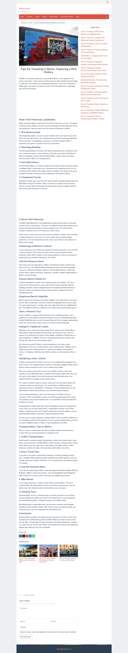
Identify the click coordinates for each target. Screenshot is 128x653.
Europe (26, 595)
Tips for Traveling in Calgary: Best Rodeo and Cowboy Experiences (47, 560)
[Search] (106, 16)
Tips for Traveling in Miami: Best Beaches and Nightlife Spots (27, 560)
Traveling (31, 595)
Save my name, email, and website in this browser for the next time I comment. (48, 632)
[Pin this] (27, 536)
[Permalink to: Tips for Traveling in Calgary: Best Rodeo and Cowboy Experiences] (48, 551)
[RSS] (107, 2)
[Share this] (20, 536)
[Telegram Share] (30, 536)
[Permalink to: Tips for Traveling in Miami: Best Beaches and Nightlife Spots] (28, 551)
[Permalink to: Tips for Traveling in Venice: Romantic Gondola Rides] (69, 551)
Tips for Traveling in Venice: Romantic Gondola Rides (68, 559)
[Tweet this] (23, 536)
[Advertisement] (48, 104)
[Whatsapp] (33, 536)
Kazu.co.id (24, 8)
